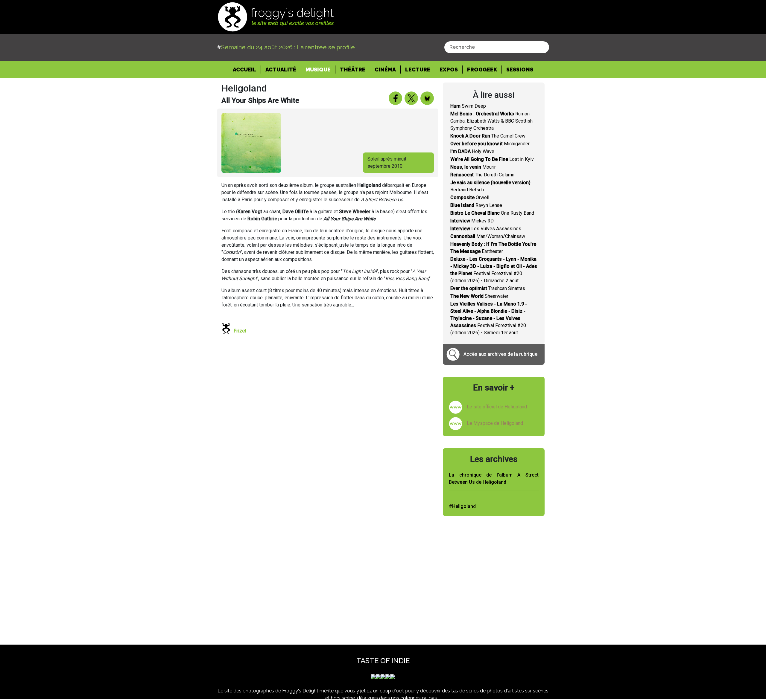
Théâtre (352, 69)
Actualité (280, 69)
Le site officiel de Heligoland (497, 407)
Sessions (519, 69)
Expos (449, 69)
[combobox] (497, 47)
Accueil (247, 69)
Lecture (417, 69)
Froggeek (482, 69)
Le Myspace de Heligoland (495, 423)
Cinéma (385, 69)
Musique (318, 69)
